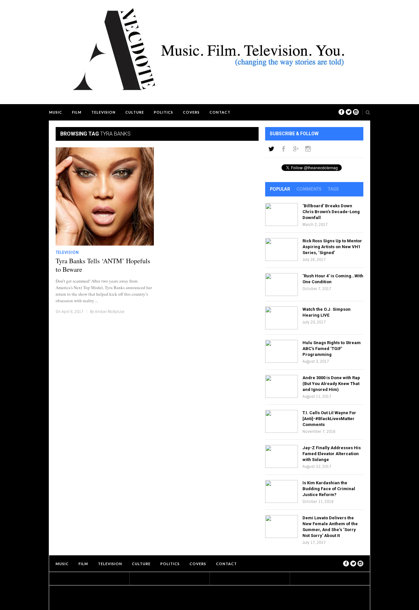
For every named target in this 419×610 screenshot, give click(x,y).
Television (103, 112)
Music (55, 112)
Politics (163, 112)
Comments (309, 189)
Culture (134, 112)
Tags (333, 189)
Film (77, 112)
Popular (280, 189)
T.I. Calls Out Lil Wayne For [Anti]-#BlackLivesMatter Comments (329, 418)
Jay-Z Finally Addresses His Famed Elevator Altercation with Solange (331, 453)
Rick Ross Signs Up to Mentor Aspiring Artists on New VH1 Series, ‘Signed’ (332, 246)
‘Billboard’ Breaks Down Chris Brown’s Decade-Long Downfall (331, 211)
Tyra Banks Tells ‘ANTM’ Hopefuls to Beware (103, 265)
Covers (191, 112)
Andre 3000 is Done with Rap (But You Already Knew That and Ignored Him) (331, 383)
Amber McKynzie (109, 311)
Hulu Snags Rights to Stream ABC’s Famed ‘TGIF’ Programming (331, 348)
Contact (220, 112)
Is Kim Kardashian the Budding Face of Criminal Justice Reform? (328, 488)
